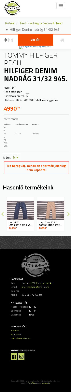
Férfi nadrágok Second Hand (41, 23)
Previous (2, 214)
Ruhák (9, 23)
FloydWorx (32, 382)
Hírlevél (15, 330)
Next (69, 214)
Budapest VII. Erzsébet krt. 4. (37, 283)
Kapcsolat (16, 334)
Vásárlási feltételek (21, 338)
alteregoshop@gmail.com (35, 287)
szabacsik (46, 382)
